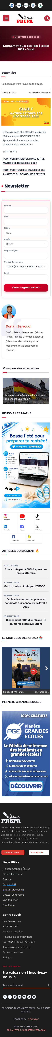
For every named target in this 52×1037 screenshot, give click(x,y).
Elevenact (33, 1019)
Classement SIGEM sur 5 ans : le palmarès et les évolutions (26, 621)
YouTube (23, 520)
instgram (7, 520)
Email (6, 273)
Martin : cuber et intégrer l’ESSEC (24, 586)
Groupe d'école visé (13, 262)
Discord (22, 530)
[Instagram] (15, 997)
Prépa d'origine (11, 251)
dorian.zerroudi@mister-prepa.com (26, 1030)
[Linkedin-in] (19, 997)
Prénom (7, 205)
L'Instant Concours (27, 37)
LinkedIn (7, 530)
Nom (6, 217)
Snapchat (31, 540)
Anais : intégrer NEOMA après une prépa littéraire (26, 571)
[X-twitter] (10, 997)
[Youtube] (24, 997)
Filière (7, 228)
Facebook (15, 540)
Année (7, 239)
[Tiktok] (29, 997)
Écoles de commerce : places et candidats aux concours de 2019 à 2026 (26, 603)
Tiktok (38, 520)
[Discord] (34, 997)
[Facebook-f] (5, 997)
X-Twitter (39, 530)
